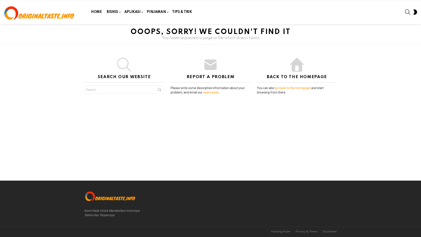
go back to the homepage (292, 88)
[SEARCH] (407, 12)
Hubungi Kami (280, 231)
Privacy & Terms (306, 231)
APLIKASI (132, 12)
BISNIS (112, 12)
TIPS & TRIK (182, 12)
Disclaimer (330, 231)
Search (159, 90)
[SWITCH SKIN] (415, 12)
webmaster (211, 92)
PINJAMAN (156, 12)
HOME (96, 12)
